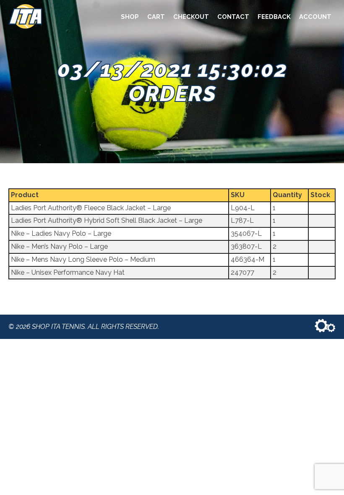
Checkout (191, 16)
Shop (130, 16)
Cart (156, 16)
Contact (233, 16)
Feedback (274, 16)
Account (315, 16)
